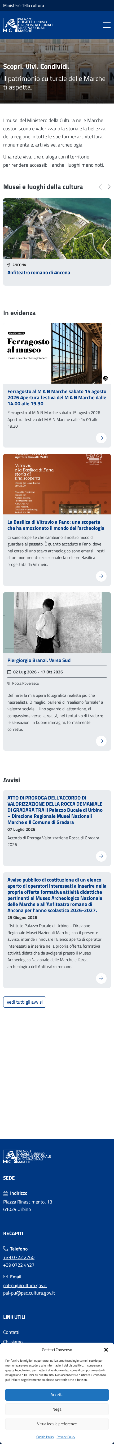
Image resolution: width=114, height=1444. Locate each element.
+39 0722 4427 (18, 1265)
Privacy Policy (66, 1436)
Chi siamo (13, 1341)
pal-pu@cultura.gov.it (25, 1285)
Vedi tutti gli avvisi (25, 1001)
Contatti (11, 1332)
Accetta (57, 1394)
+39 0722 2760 (18, 1257)
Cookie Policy (45, 1436)
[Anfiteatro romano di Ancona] (57, 228)
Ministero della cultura (23, 5)
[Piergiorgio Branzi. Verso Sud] (57, 621)
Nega (57, 1409)
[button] (106, 1349)
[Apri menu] (107, 25)
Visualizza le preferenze (57, 1424)
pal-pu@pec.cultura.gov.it (29, 1292)
